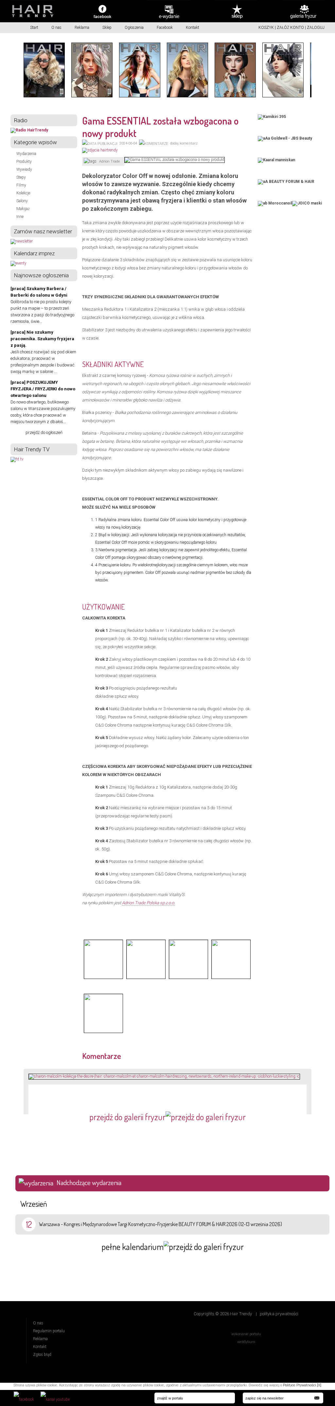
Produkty (24, 161)
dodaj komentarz (184, 143)
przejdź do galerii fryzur (127, 1116)
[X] (319, 1385)
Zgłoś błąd (42, 1354)
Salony (22, 201)
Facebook (165, 27)
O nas (56, 27)
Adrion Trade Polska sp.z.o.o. (148, 902)
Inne (20, 216)
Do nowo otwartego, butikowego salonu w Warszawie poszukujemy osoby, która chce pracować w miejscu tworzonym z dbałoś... (42, 402)
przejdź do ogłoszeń (44, 432)
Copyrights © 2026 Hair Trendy (223, 1313)
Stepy (21, 177)
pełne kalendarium (132, 1246)
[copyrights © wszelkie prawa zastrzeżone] (103, 978)
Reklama (82, 27)
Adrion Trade (109, 161)
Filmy (21, 185)
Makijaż (23, 208)
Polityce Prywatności (299, 1385)
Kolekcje (23, 193)
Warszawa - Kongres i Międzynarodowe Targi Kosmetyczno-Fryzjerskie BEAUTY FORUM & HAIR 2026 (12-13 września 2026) (160, 1224)
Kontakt (192, 27)
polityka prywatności (279, 1313)
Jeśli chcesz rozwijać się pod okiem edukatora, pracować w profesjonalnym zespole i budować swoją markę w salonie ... (43, 352)
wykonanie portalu (246, 1334)
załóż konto (290, 27)
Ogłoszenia (134, 27)
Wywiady (24, 169)
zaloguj (316, 27)
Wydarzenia (26, 153)
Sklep (107, 27)
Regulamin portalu (49, 1331)
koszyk (266, 27)
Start (34, 27)
